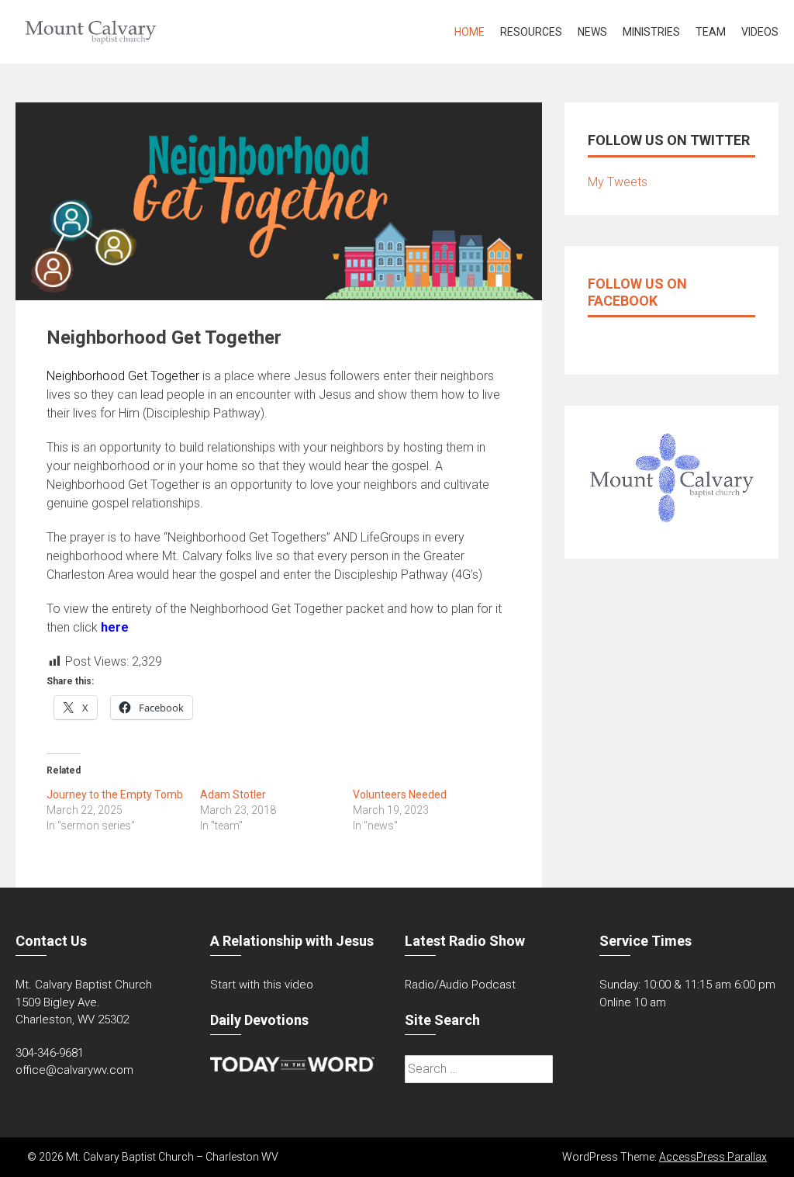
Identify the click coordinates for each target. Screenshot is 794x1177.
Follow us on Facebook (637, 292)
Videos (759, 32)
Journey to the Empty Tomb (115, 794)
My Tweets (617, 182)
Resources (531, 32)
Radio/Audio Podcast (460, 985)
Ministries (651, 32)
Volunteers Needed (400, 794)
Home (469, 32)
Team (711, 32)
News (592, 32)
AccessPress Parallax (713, 1157)
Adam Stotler (233, 794)
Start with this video (261, 985)
